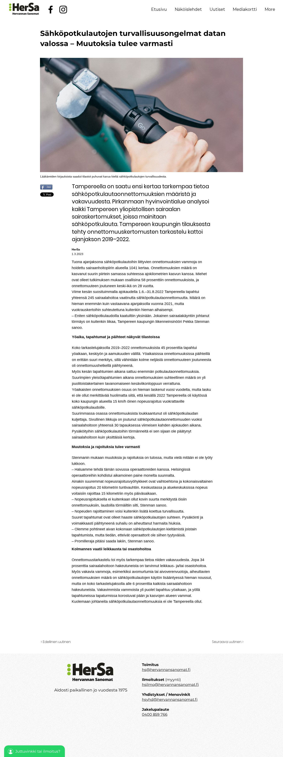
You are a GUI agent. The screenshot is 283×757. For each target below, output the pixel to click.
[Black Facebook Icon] (50, 9)
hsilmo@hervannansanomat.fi (170, 684)
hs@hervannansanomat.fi (166, 669)
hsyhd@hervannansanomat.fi (169, 699)
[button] (188, 9)
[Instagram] (63, 9)
